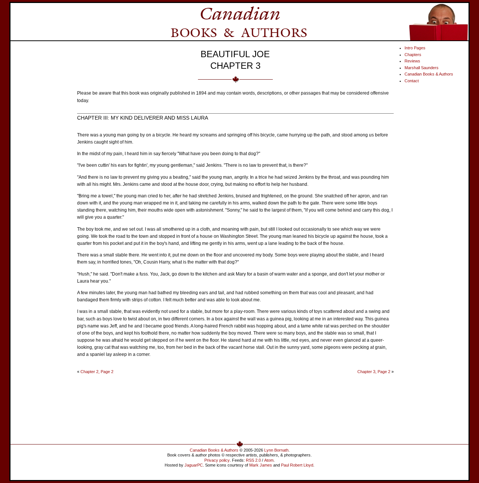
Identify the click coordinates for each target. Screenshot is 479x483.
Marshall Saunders (422, 67)
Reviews (412, 61)
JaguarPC (193, 465)
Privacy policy (217, 460)
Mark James (260, 465)
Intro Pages (415, 48)
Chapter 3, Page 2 (373, 371)
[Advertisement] (37, 161)
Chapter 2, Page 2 (96, 371)
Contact (412, 81)
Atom (269, 460)
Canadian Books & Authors (429, 74)
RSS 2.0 (253, 460)
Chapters (413, 54)
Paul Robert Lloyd (297, 465)
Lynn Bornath (276, 450)
